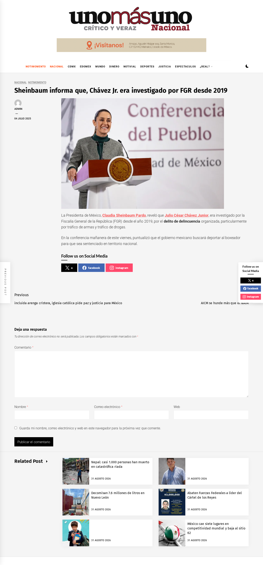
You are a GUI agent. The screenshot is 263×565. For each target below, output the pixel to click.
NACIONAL (57, 66)
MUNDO (100, 66)
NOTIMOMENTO (36, 66)
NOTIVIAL (129, 66)
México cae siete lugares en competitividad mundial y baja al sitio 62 (216, 528)
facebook (94, 267)
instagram (121, 267)
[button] (247, 67)
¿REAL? (205, 66)
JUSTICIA (164, 66)
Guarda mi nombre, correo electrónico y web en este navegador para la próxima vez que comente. (90, 428)
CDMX (72, 66)
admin (18, 108)
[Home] (16, 66)
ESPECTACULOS (185, 66)
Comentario (23, 347)
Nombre (21, 407)
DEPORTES (147, 66)
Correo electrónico (108, 407)
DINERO (114, 66)
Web (177, 407)
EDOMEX (85, 66)
